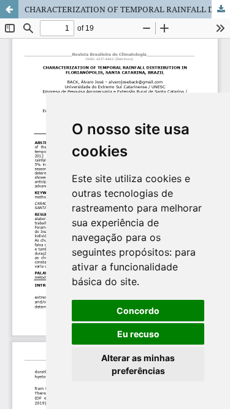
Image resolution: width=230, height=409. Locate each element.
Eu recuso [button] (138, 334)
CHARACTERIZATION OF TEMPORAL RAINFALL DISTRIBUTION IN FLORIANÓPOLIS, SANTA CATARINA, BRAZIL (127, 9)
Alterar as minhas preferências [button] (138, 364)
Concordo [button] (138, 310)
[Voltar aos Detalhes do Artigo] (9, 9)
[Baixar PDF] (221, 9)
